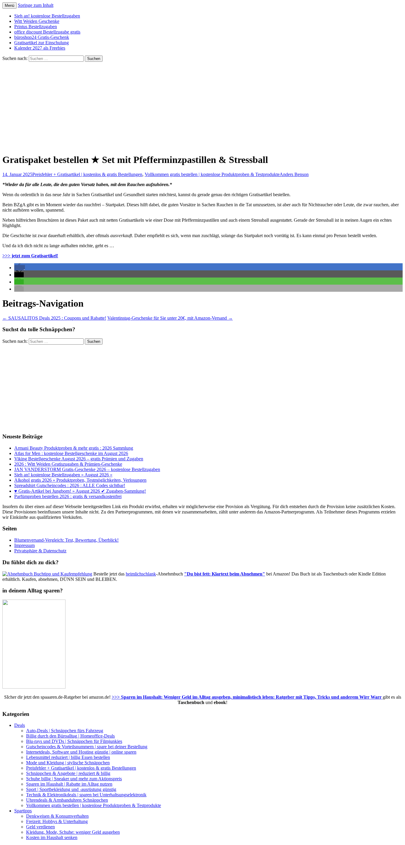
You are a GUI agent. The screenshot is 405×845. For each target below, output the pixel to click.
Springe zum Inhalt (35, 5)
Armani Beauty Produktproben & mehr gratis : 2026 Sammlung (73, 448)
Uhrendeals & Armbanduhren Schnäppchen (67, 800)
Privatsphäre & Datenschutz (40, 550)
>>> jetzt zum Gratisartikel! (30, 255)
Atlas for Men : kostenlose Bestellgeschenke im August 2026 (71, 453)
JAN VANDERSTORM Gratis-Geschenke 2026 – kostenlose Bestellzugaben (87, 469)
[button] (19, 267)
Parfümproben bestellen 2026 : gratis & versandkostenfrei (68, 496)
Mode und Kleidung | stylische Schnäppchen (68, 762)
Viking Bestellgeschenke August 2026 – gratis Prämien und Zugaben (78, 458)
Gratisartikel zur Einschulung (41, 42)
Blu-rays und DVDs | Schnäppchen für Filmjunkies (74, 741)
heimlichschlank (141, 573)
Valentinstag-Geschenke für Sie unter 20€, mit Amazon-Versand (170, 318)
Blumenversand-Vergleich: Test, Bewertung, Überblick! (66, 540)
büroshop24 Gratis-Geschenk (41, 37)
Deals (19, 725)
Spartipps (23, 810)
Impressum (24, 545)
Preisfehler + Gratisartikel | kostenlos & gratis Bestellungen (87, 174)
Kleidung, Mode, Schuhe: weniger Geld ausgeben (73, 832)
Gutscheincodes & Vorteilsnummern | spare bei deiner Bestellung (86, 746)
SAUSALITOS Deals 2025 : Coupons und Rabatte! (54, 318)
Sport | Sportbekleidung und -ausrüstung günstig (71, 789)
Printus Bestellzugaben (35, 26)
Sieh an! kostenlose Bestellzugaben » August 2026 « (63, 474)
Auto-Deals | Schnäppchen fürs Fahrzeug (64, 730)
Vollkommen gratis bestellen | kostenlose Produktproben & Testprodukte (212, 174)
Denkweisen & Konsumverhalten (57, 816)
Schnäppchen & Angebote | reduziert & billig (68, 773)
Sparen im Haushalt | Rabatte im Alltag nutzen (69, 784)
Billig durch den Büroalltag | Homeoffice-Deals (70, 735)
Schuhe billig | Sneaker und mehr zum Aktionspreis (74, 778)
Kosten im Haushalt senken (51, 837)
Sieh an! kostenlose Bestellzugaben (47, 15)
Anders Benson (294, 174)
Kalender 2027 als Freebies (39, 47)
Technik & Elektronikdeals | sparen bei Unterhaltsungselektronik (86, 794)
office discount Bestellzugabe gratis (47, 31)
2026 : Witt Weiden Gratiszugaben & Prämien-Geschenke (68, 464)
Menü (9, 5)
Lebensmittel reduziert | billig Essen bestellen (68, 757)
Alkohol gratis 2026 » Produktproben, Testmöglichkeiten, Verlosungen (80, 480)
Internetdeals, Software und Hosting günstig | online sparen (81, 751)
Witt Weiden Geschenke (36, 21)
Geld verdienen (40, 826)
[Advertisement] (202, 106)
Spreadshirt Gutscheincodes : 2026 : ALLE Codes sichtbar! (69, 485)
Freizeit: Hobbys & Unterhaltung (57, 821)
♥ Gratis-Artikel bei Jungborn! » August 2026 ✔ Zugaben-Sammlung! (80, 491)
